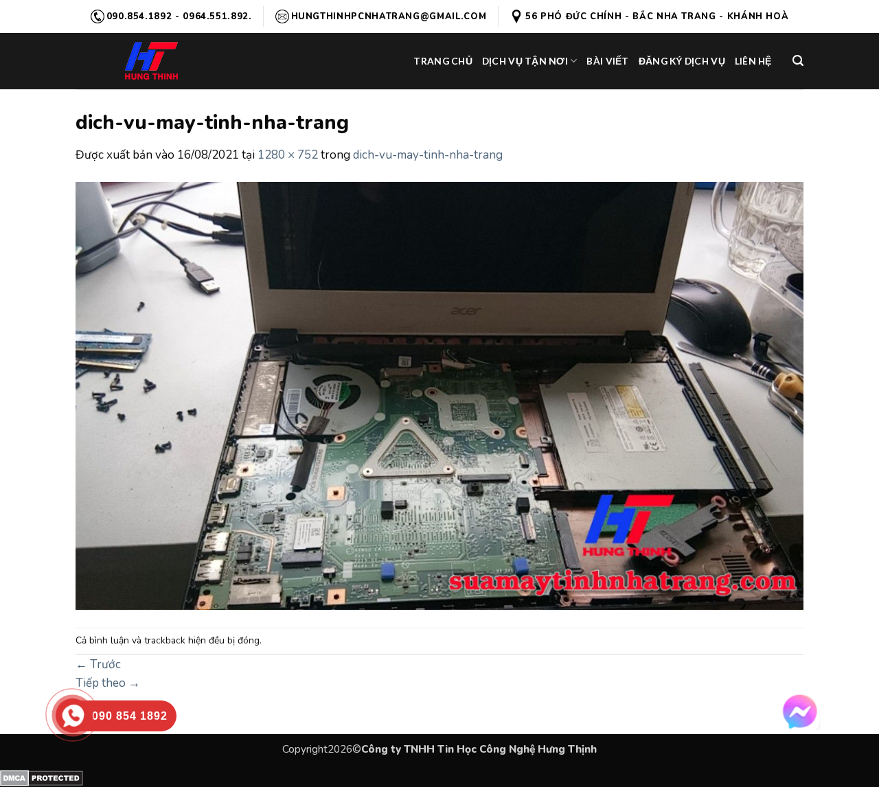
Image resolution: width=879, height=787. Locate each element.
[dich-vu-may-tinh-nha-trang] (439, 395)
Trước (98, 664)
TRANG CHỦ (442, 61)
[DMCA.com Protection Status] (41, 777)
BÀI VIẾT (607, 61)
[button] (797, 60)
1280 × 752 (288, 155)
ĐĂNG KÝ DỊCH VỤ (682, 61)
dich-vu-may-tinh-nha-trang (428, 155)
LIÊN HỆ (753, 61)
